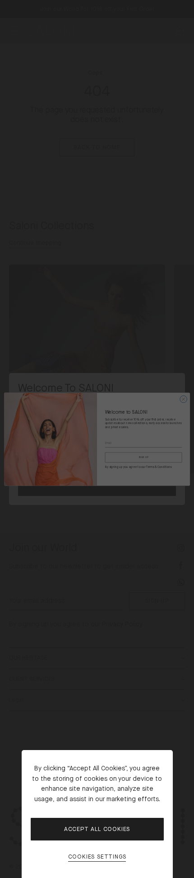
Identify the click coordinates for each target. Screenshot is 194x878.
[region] (97, 439)
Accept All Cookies (97, 829)
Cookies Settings (97, 857)
